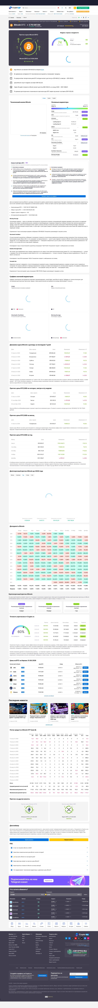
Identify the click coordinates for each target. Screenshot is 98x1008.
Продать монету (68, 839)
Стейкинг (86, 926)
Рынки (26, 926)
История (71, 926)
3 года (27, 475)
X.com (84, 17)
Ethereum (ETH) (12, 938)
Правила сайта (79, 967)
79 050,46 (40, 688)
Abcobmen (38, 938)
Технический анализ (25, 135)
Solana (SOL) (11, 949)
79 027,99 (40, 692)
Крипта (37, 944)
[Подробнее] (17, 21)
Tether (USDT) (12, 940)
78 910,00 (40, 680)
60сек (37, 942)
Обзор (12, 926)
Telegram (62, 8)
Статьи (51, 11)
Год (23, 475)
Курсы (19, 926)
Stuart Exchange (39, 940)
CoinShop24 (38, 949)
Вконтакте (88, 17)
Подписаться (78, 977)
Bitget (14, 684)
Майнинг (34, 926)
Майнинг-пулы (60, 11)
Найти (85, 894)
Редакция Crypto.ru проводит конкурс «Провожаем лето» (38, 716)
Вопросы (64, 926)
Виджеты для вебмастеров (39, 967)
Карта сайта (52, 955)
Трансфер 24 (39, 953)
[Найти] (23, 7)
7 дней (53, 98)
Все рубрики (70, 11)
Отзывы (41, 926)
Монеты (11, 934)
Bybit (42, 69)
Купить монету (29, 839)
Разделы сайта (53, 934)
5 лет (32, 475)
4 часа (44, 98)
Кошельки (37, 11)
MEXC (15, 675)
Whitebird (38, 951)
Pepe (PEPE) (11, 953)
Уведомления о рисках (51, 967)
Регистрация (84, 7)
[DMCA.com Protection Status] (49, 997)
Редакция (30, 967)
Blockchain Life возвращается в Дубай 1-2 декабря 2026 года (17, 716)
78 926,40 (40, 667)
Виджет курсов (52, 962)
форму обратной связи (82, 944)
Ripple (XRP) (11, 942)
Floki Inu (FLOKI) (12, 955)
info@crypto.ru (86, 945)
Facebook (86, 17)
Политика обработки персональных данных (65, 967)
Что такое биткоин (13, 936)
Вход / (79, 7)
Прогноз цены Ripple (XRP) (69, 804)
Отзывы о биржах (53, 949)
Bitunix (23, 942)
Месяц (12, 475)
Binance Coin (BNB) (13, 944)
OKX (14, 667)
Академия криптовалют (54, 957)
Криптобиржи (26, 934)
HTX (14, 688)
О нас (17, 967)
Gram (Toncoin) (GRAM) (14, 947)
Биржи (20, 11)
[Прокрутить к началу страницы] (95, 999)
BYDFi (15, 680)
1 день (49, 98)
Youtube (58, 8)
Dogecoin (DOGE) (12, 951)
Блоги (50, 947)
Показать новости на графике (49, 196)
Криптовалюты (12, 11)
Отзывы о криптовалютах (55, 951)
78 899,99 (40, 675)
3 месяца (18, 475)
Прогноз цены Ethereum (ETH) (29, 804)
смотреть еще (49, 724)
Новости (45, 11)
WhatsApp (79, 17)
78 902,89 (40, 684)
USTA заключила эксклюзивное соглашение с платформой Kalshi (79, 717)
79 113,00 (40, 671)
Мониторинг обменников (41, 936)
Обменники (28, 11)
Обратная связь (23, 967)
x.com (66, 8)
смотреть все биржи (49, 695)
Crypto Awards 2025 (83, 11)
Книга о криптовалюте (54, 959)
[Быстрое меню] (75, 8)
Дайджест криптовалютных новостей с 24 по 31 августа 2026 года (58, 717)
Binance (15, 692)
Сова (37, 947)
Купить (85, 667)
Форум (50, 953)
